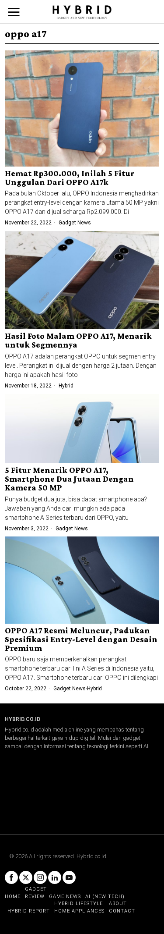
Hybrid (66, 386)
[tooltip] (11, 877)
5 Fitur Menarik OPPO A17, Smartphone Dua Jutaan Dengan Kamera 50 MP (69, 479)
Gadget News (75, 223)
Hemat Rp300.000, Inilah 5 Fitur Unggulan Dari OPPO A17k (69, 178)
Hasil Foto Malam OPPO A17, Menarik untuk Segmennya (78, 340)
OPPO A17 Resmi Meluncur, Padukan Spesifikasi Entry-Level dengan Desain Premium (81, 639)
